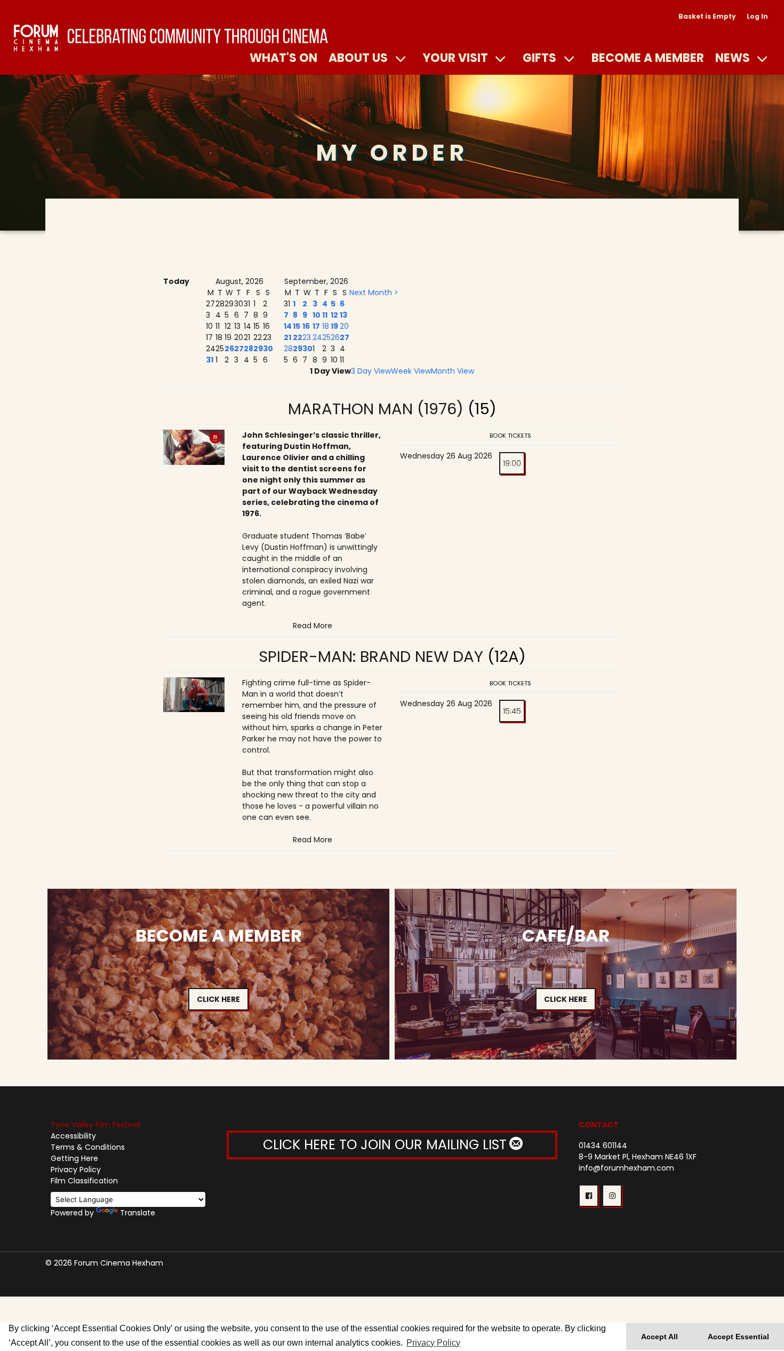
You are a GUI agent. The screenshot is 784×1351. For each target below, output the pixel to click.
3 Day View (371, 371)
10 (317, 315)
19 (334, 326)
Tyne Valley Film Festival (95, 1124)
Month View (452, 371)
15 (296, 326)
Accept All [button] (659, 1336)
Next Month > (373, 292)
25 (326, 337)
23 (306, 337)
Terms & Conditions (88, 1147)
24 (317, 337)
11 (324, 315)
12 (334, 315)
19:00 (512, 463)
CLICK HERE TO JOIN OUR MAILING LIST (386, 1144)
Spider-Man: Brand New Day (371, 656)
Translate (137, 1212)
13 (343, 315)
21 (287, 337)
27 (239, 348)
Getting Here (74, 1158)
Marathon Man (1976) (375, 409)
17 (316, 326)
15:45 (512, 711)
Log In (757, 16)
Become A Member (647, 57)
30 (268, 348)
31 (209, 359)
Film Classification (84, 1180)
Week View (411, 371)
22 (297, 337)
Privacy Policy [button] (433, 1342)
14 (288, 326)
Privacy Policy (76, 1169)
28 (248, 348)
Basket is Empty (707, 16)
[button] (588, 1195)
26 (229, 348)
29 (258, 348)
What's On (283, 57)
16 (306, 326)
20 (344, 326)
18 (325, 326)
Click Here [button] (218, 999)
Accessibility (73, 1136)
